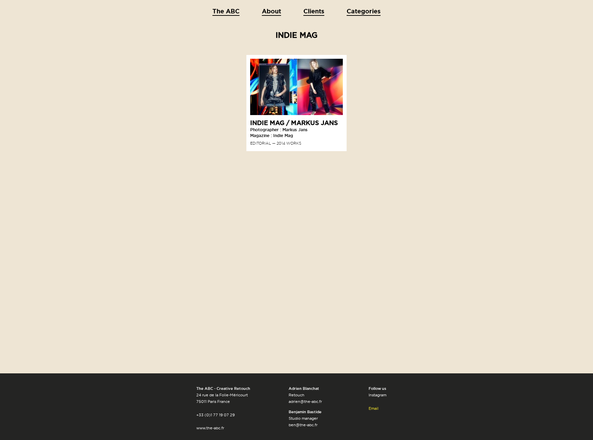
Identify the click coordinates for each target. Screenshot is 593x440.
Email (374, 408)
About (271, 11)
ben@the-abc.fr (303, 425)
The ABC (226, 11)
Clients (313, 11)
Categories (364, 11)
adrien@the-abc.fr (305, 401)
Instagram (377, 395)
